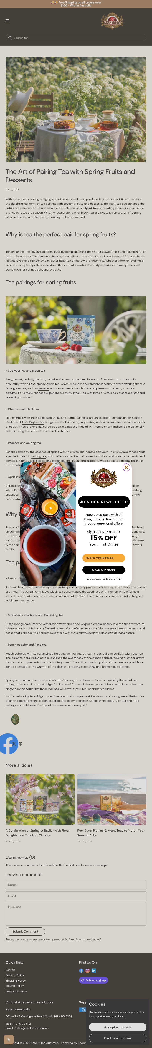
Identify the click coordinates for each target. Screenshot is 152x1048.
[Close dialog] (126, 467)
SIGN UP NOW (103, 569)
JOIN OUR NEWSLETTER (104, 501)
